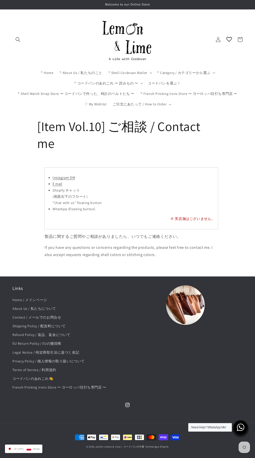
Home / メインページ (29, 300)
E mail (58, 184)
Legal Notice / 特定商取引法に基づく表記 (45, 352)
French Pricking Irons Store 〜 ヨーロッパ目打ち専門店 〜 (59, 387)
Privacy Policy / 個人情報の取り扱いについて (48, 361)
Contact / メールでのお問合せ (36, 317)
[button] (17, 39)
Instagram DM (64, 177)
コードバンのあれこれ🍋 (32, 378)
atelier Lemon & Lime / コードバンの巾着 (120, 446)
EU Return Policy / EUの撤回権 (36, 343)
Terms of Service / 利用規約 (34, 370)
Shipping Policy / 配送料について (39, 326)
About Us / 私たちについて (34, 308)
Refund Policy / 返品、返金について (41, 334)
